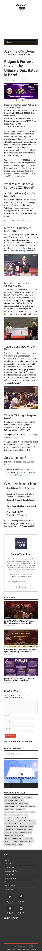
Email (7, 722)
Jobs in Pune (9, 875)
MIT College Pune (22, 821)
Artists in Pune (16, 797)
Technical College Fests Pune (13, 838)
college (30, 797)
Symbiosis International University (14, 835)
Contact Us (9, 889)
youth (20, 844)
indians (18, 818)
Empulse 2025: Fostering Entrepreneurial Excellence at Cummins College (19, 679)
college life (32, 806)
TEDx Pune (13, 841)
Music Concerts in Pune (11, 823)
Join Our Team (10, 867)
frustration (8, 815)
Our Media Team (10, 878)
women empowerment (11, 844)
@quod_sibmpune (25, 469)
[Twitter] (22, 587)
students (15, 832)
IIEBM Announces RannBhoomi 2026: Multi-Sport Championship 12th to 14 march (20, 651)
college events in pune (11, 803)
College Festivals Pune (11, 806)
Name (7, 715)
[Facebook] (17, 587)
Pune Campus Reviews (11, 826)
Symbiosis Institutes (25, 832)
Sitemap (8, 882)
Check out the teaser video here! (18, 221)
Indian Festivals (9, 818)
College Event (9, 800)
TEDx (6, 841)
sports (30, 829)
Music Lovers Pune (25, 823)
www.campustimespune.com (17, 582)
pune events (23, 826)
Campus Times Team (15, 79)
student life (8, 832)
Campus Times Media (30, 949)
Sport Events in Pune (20, 829)
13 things (7, 797)
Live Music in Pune (10, 821)
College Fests (23, 806)
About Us (8, 864)
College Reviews (9, 809)
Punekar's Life (9, 829)
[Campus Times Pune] (21, 9)
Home (8, 51)
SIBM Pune (16, 53)
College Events (19, 800)
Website (7, 728)
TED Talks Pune (27, 838)
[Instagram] (19, 587)
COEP (24, 797)
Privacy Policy (10, 885)
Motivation (32, 821)
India (26, 815)
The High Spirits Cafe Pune (26, 841)
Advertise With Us (11, 871)
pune (34, 823)
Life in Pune (25, 818)
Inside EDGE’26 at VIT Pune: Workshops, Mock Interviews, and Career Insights (19, 622)
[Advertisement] (21, 27)
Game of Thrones (17, 815)
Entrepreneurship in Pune (12, 812)
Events (23, 812)
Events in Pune (31, 812)
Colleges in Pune (18, 51)
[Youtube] (25, 587)
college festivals (23, 803)
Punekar (31, 826)
